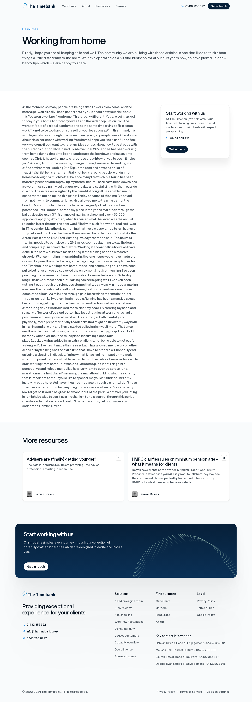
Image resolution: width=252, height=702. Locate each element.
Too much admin (125, 656)
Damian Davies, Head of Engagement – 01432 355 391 (190, 643)
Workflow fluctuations (129, 622)
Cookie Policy (206, 615)
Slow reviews (123, 608)
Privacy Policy (206, 601)
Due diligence (124, 649)
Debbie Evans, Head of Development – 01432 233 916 (191, 663)
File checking (123, 615)
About (86, 6)
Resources (102, 6)
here (48, 382)
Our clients (69, 6)
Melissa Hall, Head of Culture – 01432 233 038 (186, 650)
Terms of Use (205, 608)
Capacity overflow (127, 642)
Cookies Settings (218, 691)
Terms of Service (190, 691)
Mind (106, 373)
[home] (39, 6)
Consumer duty (125, 628)
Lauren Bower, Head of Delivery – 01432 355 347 (187, 657)
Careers (121, 6)
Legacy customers (127, 635)
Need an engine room (129, 601)
